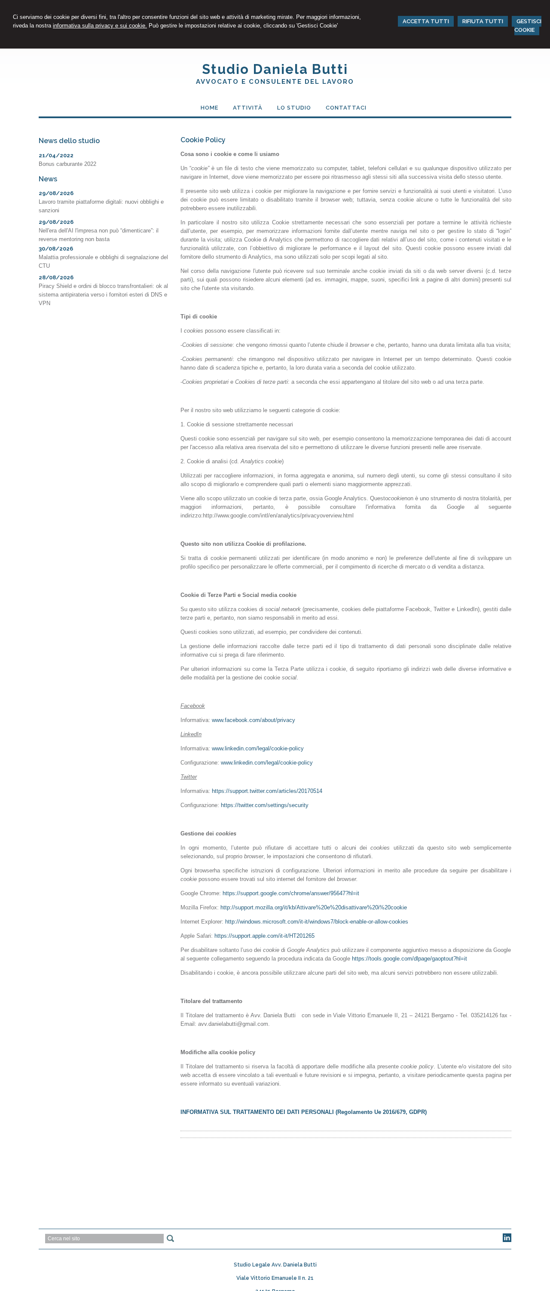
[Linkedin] (507, 1240)
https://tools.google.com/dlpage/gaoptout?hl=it (409, 958)
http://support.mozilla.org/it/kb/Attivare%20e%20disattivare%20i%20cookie (313, 907)
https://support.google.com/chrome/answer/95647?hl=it (291, 893)
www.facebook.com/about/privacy (253, 720)
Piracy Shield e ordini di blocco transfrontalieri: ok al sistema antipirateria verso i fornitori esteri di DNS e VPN (103, 294)
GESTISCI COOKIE (527, 25)
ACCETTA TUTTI (426, 21)
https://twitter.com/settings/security (265, 805)
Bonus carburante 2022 (67, 164)
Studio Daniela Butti (275, 69)
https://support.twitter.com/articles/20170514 (267, 791)
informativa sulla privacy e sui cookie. (100, 25)
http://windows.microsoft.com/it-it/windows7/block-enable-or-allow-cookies (316, 921)
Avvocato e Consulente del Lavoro (275, 82)
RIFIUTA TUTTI (482, 21)
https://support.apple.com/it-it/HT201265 (264, 936)
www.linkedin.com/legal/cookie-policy (258, 748)
